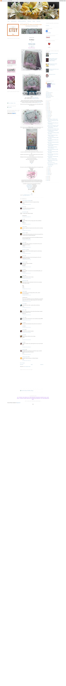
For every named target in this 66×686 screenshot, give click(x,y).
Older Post (41, 364)
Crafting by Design (29, 186)
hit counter (47, 25)
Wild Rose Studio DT (26, 195)
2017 (48, 104)
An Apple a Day (50, 166)
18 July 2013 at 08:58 (26, 239)
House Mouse (48, 93)
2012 (48, 176)
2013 (48, 110)
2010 (48, 179)
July (48, 117)
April (48, 170)
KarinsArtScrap (24, 211)
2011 (48, 177)
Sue (22, 219)
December (49, 111)
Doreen (23, 206)
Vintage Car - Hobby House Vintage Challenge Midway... (53, 136)
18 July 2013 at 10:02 (26, 247)
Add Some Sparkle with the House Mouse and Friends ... (52, 147)
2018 (48, 103)
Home (8, 21)
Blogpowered (18, 402)
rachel (23, 269)
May (48, 169)
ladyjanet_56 (24, 232)
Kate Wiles (47, 29)
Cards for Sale (38, 21)
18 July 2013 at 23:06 (26, 339)
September (49, 115)
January (49, 174)
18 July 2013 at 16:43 (26, 319)
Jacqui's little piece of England (26, 200)
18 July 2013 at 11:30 (26, 259)
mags (23, 342)
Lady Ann (29, 188)
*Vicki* (23, 317)
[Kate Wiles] (47, 31)
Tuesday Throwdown (29, 185)
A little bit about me (13, 21)
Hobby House (39, 102)
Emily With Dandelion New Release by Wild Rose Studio (53, 145)
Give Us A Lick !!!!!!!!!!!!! (51, 162)
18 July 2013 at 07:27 (26, 209)
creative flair (47, 97)
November (49, 112)
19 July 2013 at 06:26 (26, 347)
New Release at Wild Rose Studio (52, 158)
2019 (48, 101)
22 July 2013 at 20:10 (26, 354)
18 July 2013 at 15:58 (26, 301)
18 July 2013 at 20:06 (26, 332)
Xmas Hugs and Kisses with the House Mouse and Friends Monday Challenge (53, 59)
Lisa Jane (23, 303)
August (49, 116)
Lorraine (23, 242)
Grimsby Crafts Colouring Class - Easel (53, 125)
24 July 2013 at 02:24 (26, 360)
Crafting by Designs (25, 356)
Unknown (23, 226)
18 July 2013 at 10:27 (26, 253)
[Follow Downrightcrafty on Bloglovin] (11, 113)
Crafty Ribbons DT (48, 92)
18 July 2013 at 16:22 (26, 314)
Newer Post (21, 364)
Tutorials (34, 21)
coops (23, 322)
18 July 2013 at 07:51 (26, 224)
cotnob (23, 334)
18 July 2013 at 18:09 (26, 327)
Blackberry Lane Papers (35, 98)
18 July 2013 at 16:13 (26, 307)
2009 (48, 180)
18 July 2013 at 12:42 (26, 278)
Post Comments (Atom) (27, 366)
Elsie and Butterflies (32, 45)
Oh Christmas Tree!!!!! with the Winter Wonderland (53, 64)
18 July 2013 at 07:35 (26, 216)
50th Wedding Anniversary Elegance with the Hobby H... (53, 131)
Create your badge (48, 32)
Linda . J (23, 309)
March (49, 171)
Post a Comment (22, 362)
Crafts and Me (29, 187)
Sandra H (23, 329)
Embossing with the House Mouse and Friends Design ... (53, 123)
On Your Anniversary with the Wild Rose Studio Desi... (52, 164)
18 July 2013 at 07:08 (26, 204)
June (48, 167)
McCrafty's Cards (24, 249)
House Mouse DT (48, 95)
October (49, 113)
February (49, 173)
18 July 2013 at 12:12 (26, 273)
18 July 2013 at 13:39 (26, 295)
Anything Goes (29, 184)
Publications (29, 21)
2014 (48, 108)
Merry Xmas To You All (52, 74)
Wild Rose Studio (49, 83)
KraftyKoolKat (24, 280)
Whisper (23, 275)
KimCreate (23, 349)
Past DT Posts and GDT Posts (22, 21)
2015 (48, 107)
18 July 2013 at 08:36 (26, 230)
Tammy (23, 255)
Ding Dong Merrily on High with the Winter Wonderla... (53, 127)
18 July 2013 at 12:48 (26, 288)
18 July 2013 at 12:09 (26, 266)
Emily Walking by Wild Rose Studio (53, 119)
